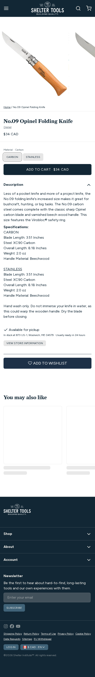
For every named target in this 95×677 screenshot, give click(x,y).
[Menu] (8, 8)
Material (14, 149)
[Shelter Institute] (47, 8)
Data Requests (12, 639)
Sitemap (27, 639)
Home (7, 107)
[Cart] (87, 8)
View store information (24, 343)
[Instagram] (6, 626)
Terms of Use (48, 633)
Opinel (7, 127)
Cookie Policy (83, 633)
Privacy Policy (66, 633)
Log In (11, 647)
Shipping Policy (13, 633)
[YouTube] (18, 626)
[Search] (76, 8)
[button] (47, 169)
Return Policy (31, 633)
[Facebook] (12, 626)
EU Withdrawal (42, 639)
